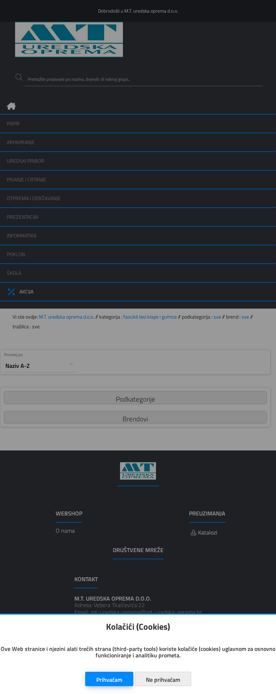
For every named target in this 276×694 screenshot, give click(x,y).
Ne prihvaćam (163, 679)
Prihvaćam (109, 679)
